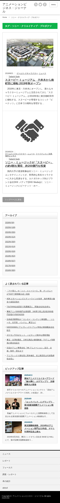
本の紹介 (6, 481)
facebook (45, 4)
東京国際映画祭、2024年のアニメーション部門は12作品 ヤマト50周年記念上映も (39, 428)
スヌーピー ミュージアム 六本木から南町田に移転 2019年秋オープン (29, 81)
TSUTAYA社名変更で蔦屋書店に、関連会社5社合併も (28, 307)
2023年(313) (10, 237)
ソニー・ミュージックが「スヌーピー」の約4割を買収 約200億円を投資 (29, 164)
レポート (6, 461)
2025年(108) (10, 227)
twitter (40, 4)
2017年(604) (10, 266)
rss (36, 4)
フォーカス (7, 467)
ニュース (42, 73)
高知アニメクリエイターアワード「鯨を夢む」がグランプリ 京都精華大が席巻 (39, 381)
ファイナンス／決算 (44, 154)
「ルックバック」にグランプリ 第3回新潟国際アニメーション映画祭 (39, 405)
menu (53, 4)
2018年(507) (10, 261)
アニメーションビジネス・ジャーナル (14, 8)
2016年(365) (10, 270)
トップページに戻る (13, 200)
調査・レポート (9, 474)
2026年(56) (9, 222)
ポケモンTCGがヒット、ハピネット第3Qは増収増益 (28, 335)
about (5, 488)
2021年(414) (10, 246)
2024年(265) (10, 232)
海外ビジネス (10, 156)
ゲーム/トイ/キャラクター (27, 73)
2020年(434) (10, 251)
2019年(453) (10, 256)
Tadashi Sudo (14, 76)
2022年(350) (10, 242)
